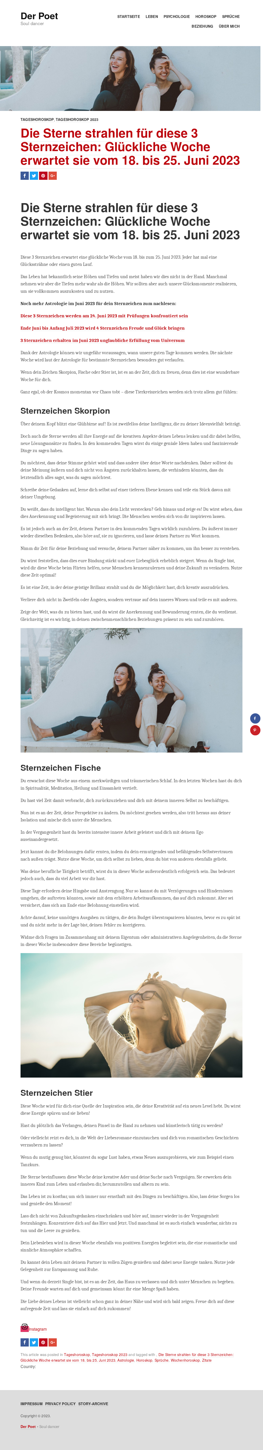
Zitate (207, 1360)
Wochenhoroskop (185, 1360)
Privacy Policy (60, 1403)
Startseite (128, 16)
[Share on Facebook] (255, 718)
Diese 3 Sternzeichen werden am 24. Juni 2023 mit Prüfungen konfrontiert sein (104, 315)
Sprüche (231, 16)
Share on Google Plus (53, 176)
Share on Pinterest (43, 176)
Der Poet (39, 15)
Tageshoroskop (37, 119)
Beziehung (202, 26)
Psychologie (177, 16)
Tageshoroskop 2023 (77, 119)
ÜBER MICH (229, 26)
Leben (152, 16)
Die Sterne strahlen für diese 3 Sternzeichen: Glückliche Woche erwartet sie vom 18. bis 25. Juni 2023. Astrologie (127, 1357)
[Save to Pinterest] (255, 730)
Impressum (32, 1403)
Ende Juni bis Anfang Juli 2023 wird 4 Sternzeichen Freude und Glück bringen (103, 328)
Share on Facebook (25, 176)
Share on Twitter (34, 176)
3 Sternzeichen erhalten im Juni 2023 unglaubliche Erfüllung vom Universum (103, 340)
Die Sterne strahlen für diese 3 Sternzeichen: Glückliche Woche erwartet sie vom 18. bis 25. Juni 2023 (130, 146)
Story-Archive (93, 1403)
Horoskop (206, 16)
